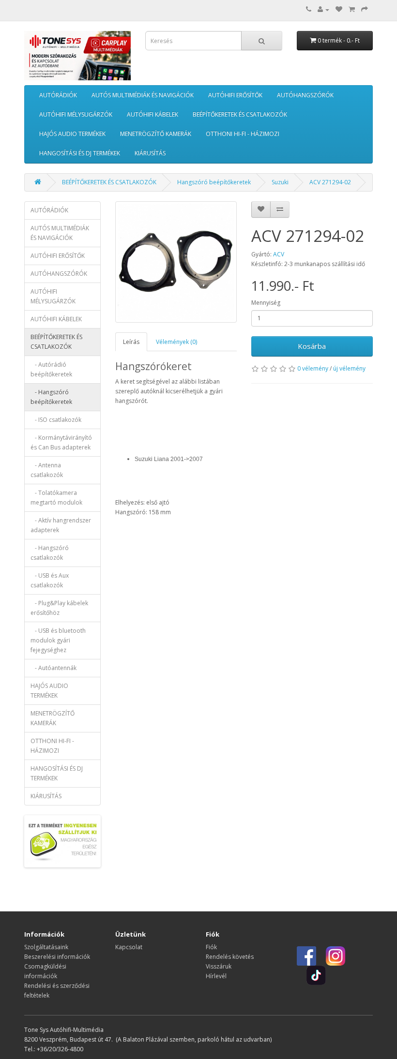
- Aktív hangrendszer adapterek (61, 525)
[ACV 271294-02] (176, 262)
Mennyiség (265, 302)
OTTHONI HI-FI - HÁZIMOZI (242, 134)
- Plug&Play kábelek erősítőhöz (59, 608)
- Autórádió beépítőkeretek (51, 369)
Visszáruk (218, 966)
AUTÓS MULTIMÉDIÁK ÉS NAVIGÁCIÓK (143, 95)
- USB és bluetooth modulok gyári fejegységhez (58, 640)
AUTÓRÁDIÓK (58, 95)
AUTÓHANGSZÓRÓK (305, 95)
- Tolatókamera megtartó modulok (56, 498)
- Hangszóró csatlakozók (50, 553)
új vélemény (349, 368)
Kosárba (312, 346)
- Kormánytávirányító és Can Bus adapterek (61, 442)
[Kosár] (352, 9)
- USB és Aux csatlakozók (50, 580)
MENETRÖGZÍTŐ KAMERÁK (155, 134)
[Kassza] (364, 9)
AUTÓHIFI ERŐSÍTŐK (235, 95)
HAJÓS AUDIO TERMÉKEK (72, 134)
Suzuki (280, 182)
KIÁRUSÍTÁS (150, 153)
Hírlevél (216, 976)
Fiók (211, 947)
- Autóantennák (53, 668)
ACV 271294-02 (330, 182)
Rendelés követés (230, 957)
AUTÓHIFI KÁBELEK (152, 114)
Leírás (131, 342)
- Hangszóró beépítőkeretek (51, 397)
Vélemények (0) (176, 342)
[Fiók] (323, 9)
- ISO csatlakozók (56, 420)
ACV (278, 254)
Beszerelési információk (57, 957)
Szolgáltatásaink (46, 947)
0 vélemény (312, 368)
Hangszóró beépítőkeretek (214, 182)
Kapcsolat (128, 947)
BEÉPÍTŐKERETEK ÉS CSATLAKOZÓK (240, 114)
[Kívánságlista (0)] (339, 9)
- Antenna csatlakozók (47, 470)
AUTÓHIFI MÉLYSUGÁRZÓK (75, 114)
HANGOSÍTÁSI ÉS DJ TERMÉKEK (79, 153)
